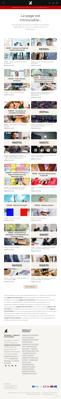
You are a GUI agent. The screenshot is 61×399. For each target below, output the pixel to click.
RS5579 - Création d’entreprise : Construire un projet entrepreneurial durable (43, 278)
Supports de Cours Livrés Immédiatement (30, 362)
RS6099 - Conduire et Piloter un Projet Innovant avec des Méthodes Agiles (15, 188)
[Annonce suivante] (58, 7)
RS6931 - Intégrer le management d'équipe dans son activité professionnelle (43, 248)
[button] (3, 3)
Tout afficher (30, 286)
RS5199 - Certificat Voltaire (38, 218)
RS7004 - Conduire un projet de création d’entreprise (42, 62)
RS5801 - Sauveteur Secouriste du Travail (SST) (42, 188)
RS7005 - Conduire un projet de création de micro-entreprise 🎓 (16, 278)
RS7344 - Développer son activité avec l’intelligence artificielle (42, 125)
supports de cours (10, 356)
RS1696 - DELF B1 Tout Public (12, 218)
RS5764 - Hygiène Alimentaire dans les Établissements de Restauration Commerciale (42, 94)
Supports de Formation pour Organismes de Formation (30, 346)
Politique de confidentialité (33, 394)
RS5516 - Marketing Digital (11, 247)
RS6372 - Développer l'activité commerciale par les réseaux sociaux (43, 156)
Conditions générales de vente (49, 394)
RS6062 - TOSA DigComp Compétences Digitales (15, 125)
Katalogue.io (14, 392)
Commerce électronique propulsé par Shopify (29, 392)
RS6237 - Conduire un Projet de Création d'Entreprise (15, 62)
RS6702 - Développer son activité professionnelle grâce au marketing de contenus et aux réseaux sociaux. (15, 157)
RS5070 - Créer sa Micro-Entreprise (14, 92)
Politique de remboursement (49, 392)
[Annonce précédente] (3, 7)
